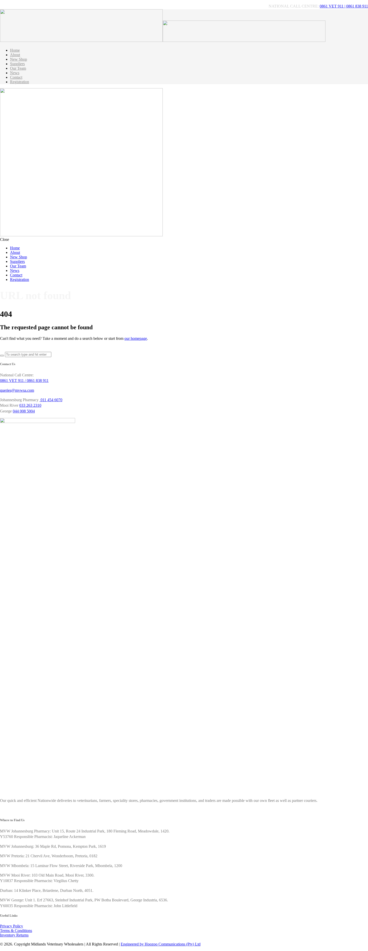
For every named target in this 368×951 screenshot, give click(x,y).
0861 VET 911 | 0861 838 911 (344, 6)
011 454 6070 (51, 400)
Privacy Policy (11, 926)
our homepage (135, 338)
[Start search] (2, 355)
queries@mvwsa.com (17, 390)
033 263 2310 (30, 405)
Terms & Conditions (16, 930)
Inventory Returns (14, 935)
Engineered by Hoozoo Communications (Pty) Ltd (161, 944)
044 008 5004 (24, 411)
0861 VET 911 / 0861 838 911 (24, 380)
